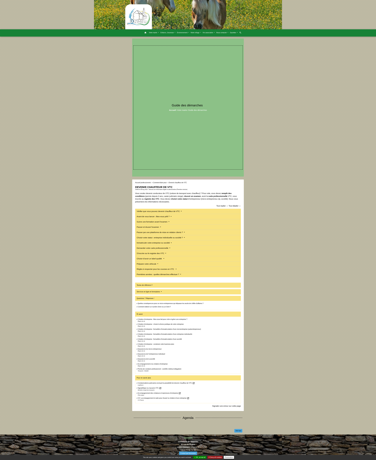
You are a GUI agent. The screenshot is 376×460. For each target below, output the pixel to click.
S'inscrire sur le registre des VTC (151, 253)
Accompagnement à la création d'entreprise (153, 364)
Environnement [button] (182, 32)
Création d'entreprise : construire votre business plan (156, 344)
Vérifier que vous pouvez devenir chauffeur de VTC (158, 211)
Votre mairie (182, 110)
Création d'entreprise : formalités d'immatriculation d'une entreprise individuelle (165, 334)
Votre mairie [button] (153, 32)
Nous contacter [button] (221, 32)
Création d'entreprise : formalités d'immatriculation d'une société (160, 339)
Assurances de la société (146, 359)
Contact (188, 437)
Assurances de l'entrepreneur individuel (151, 354)
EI (219, 199)
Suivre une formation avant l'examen (152, 222)
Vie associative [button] (208, 32)
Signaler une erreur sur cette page (226, 406)
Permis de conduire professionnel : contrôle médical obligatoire (159, 369)
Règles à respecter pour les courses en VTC (156, 269)
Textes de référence (144, 285)
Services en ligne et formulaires (148, 292)
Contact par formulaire (188, 453)
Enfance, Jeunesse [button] (167, 32)
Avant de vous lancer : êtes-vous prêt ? (153, 216)
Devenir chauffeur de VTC (178, 182)
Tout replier (222, 206)
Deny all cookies (216, 457)
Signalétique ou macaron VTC (149, 388)
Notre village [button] (195, 32)
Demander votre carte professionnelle (153, 248)
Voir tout (238, 431)
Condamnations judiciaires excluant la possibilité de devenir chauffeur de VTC (166, 383)
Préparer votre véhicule (147, 264)
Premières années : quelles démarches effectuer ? (158, 274)
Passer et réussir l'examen (148, 227)
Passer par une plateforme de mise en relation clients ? (160, 232)
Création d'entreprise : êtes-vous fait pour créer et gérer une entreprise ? (162, 319)
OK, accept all (200, 457)
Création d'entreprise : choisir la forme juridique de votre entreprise (161, 324)
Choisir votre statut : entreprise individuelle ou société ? (160, 238)
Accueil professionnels (143, 182)
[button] (145, 33)
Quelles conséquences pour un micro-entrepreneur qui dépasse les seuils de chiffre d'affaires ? (170, 303)
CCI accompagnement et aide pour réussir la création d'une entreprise (163, 398)
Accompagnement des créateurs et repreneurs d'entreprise (159, 393)
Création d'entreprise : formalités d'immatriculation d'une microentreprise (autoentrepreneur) (169, 329)
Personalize (229, 457)
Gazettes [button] (233, 32)
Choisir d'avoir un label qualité (150, 259)
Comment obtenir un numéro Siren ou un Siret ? (154, 307)
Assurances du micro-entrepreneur (150, 349)
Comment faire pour (160, 182)
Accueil (172, 110)
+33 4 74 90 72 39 (188, 450)
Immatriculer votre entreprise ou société (153, 243)
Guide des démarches (197, 110)
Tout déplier (235, 206)
